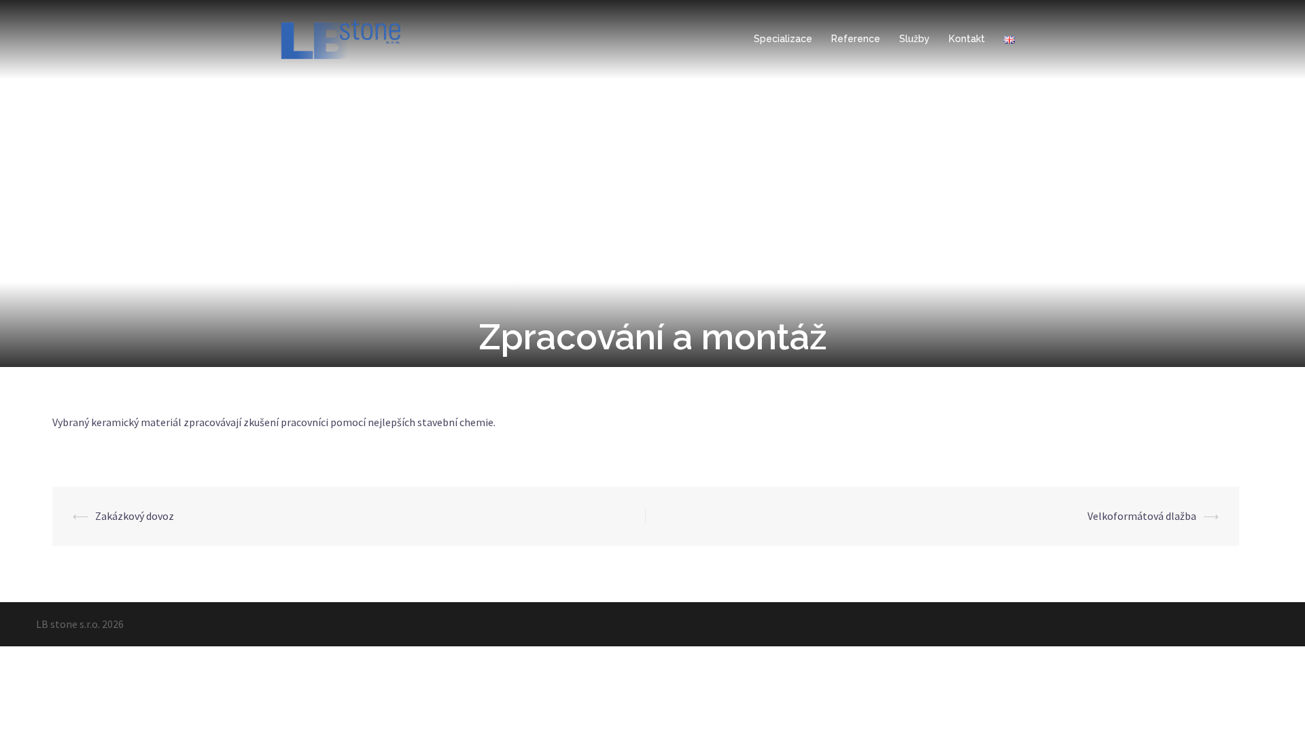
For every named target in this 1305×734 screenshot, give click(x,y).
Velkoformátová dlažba (1142, 516)
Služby (914, 38)
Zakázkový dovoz (134, 516)
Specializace (783, 38)
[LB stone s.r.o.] (340, 38)
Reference (855, 38)
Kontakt (967, 38)
